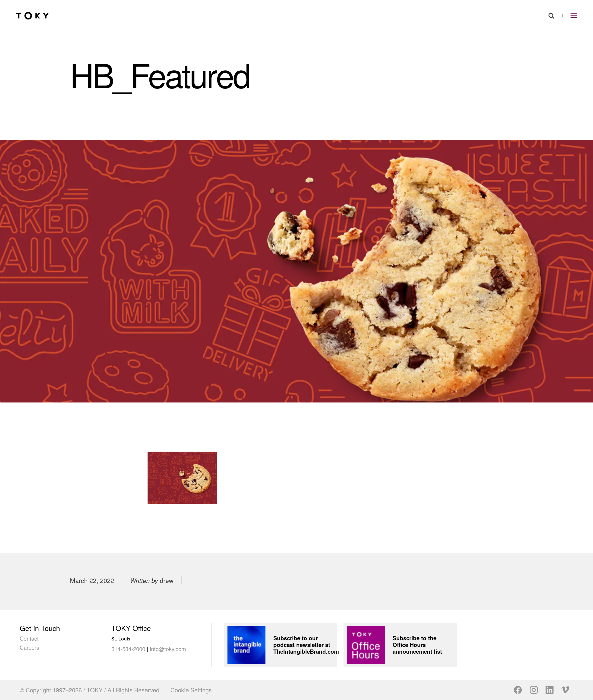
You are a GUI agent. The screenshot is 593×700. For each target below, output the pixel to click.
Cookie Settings (191, 690)
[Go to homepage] (32, 16)
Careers (29, 647)
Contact (29, 638)
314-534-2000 (128, 649)
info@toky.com (168, 649)
